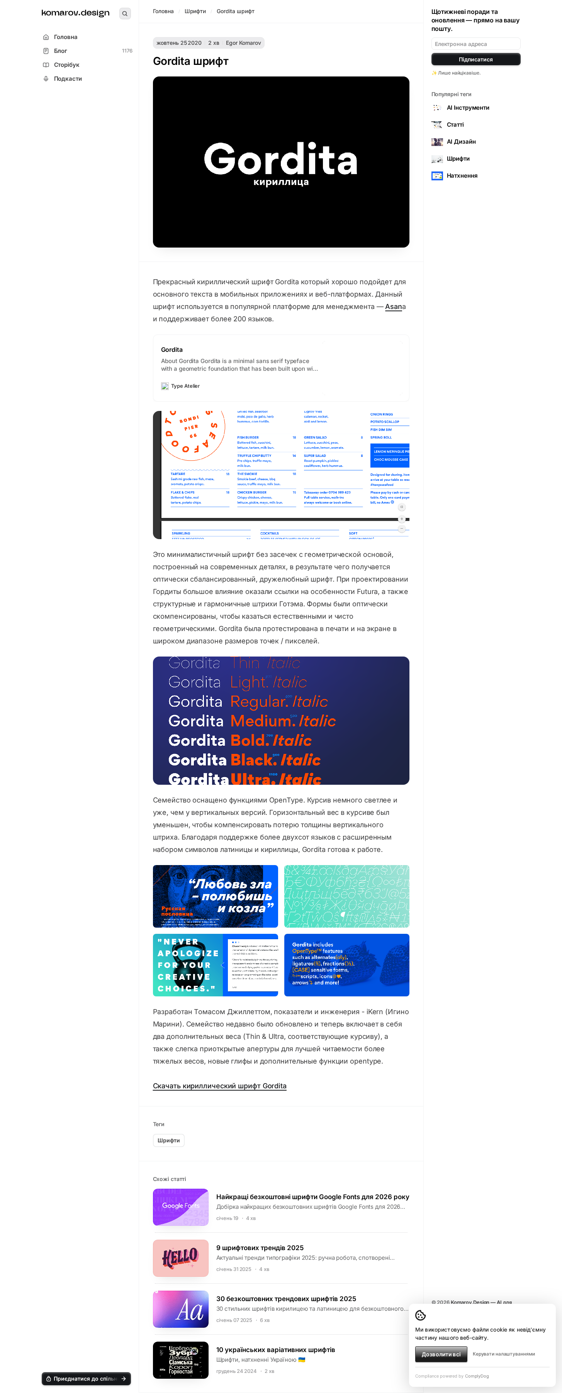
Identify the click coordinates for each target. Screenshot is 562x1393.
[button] (86, 1378)
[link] (75, 14)
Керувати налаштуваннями (504, 1354)
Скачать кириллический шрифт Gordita (220, 1086)
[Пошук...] (125, 13)
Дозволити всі (441, 1354)
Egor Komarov (243, 42)
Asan (393, 306)
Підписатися (476, 59)
